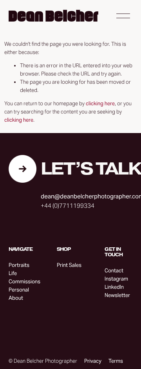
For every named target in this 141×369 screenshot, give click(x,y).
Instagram (116, 278)
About (16, 298)
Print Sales (69, 265)
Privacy (92, 361)
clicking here (100, 103)
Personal (19, 289)
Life (13, 273)
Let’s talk (91, 169)
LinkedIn (114, 287)
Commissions (24, 281)
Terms (115, 361)
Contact (114, 270)
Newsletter (117, 295)
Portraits (19, 265)
